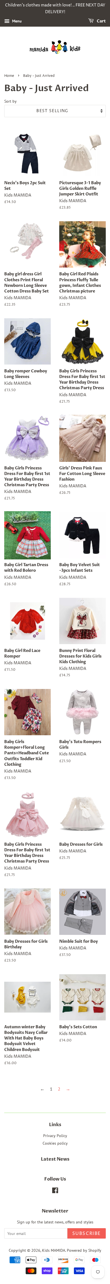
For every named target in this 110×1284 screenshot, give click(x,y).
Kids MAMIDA (53, 1250)
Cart (101, 21)
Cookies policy (55, 1143)
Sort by (10, 101)
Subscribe (86, 1233)
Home (9, 75)
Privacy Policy (55, 1135)
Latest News (55, 1159)
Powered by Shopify (84, 1250)
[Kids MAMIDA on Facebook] (55, 1191)
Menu (16, 21)
